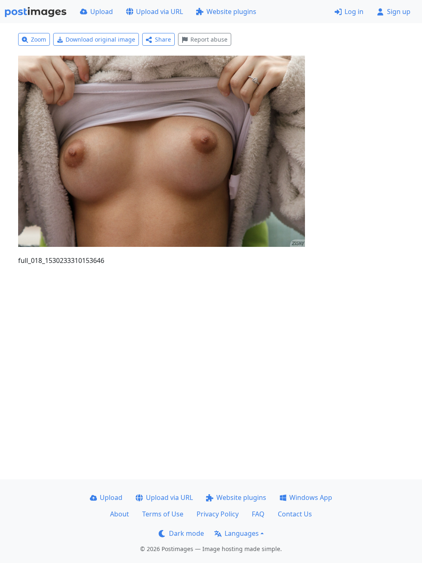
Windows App (310, 497)
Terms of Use (162, 513)
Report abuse (208, 39)
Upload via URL (159, 11)
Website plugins (231, 11)
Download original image (100, 39)
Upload (101, 11)
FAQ (258, 513)
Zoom (38, 39)
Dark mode (186, 533)
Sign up (398, 11)
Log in (354, 11)
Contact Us (295, 513)
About (119, 513)
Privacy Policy (218, 513)
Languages (242, 533)
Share (163, 39)
